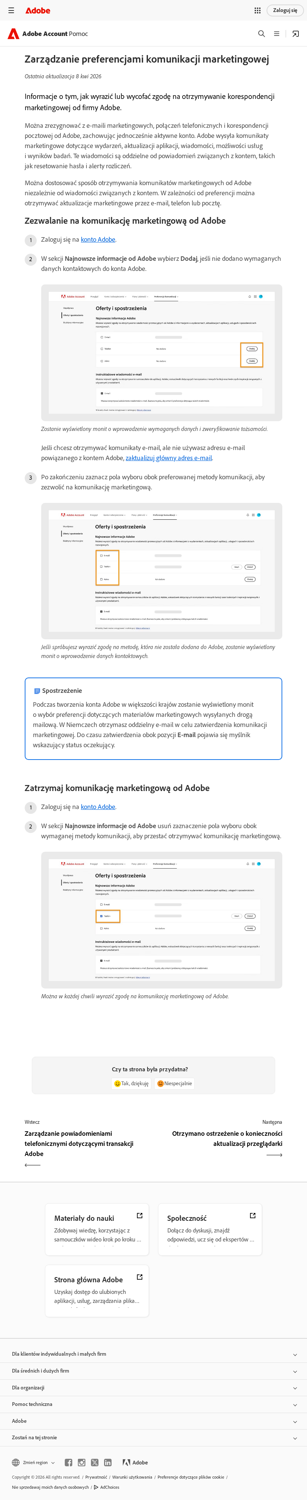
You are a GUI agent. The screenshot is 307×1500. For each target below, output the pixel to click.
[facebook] (68, 1462)
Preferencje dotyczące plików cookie (191, 1477)
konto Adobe (98, 239)
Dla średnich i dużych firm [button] (40, 1371)
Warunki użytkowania (132, 1477)
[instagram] (81, 1462)
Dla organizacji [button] (28, 1388)
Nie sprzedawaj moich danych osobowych (50, 1487)
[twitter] (94, 1462)
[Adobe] (37, 10)
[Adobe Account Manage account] (296, 33)
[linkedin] (108, 1462)
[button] (258, 10)
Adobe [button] (19, 1421)
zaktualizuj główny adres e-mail (169, 458)
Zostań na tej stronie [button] (34, 1437)
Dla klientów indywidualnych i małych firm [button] (59, 1354)
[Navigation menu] (11, 10)
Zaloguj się (285, 10)
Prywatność (96, 1477)
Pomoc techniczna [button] (32, 1404)
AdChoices (109, 1487)
